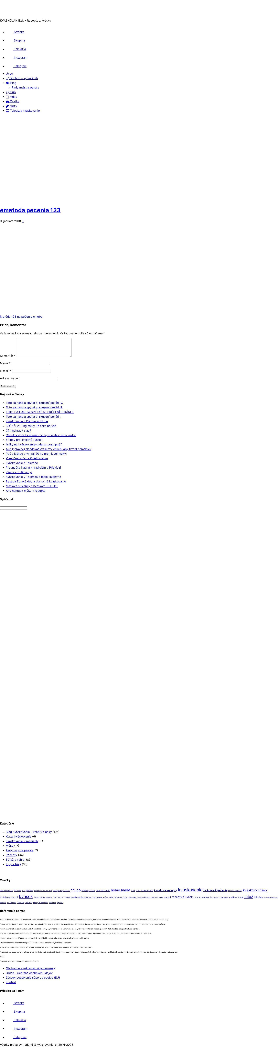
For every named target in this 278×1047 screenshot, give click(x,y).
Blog (12, 83)
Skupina (19, 40)
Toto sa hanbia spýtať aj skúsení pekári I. (33, 416)
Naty (111, 897)
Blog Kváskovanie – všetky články (29, 832)
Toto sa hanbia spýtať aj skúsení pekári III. (34, 407)
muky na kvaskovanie (93, 897)
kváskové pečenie (215, 890)
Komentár (7, 356)
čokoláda (52, 903)
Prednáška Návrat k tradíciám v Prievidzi (33, 467)
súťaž (248, 896)
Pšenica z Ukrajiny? (19, 472)
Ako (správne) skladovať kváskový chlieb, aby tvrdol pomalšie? (48, 449)
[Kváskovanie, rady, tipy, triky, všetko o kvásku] (12, 16)
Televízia (19, 49)
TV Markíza (11, 903)
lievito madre (39, 897)
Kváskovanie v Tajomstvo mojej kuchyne (33, 477)
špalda (60, 903)
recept (167, 897)
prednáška (132, 897)
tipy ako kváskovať (271, 897)
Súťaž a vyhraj (15, 859)
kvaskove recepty (165, 890)
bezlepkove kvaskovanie (43, 891)
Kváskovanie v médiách (22, 841)
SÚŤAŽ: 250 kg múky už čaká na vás (31, 426)
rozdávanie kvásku (204, 897)
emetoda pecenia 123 (30, 210)
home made (120, 890)
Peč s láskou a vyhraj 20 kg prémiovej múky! (36, 453)
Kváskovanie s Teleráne (22, 463)
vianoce (20, 902)
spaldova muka (236, 897)
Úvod (9, 73)
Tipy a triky (13, 864)
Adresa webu (9, 378)
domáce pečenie (88, 891)
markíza (49, 897)
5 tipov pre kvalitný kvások (24, 440)
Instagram (20, 57)
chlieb (76, 890)
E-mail (5, 371)
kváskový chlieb (255, 890)
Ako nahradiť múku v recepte (25, 490)
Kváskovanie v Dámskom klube (27, 421)
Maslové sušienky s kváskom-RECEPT (32, 486)
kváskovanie (190, 889)
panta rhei (118, 897)
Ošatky (14, 101)
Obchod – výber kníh (23, 78)
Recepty (11, 855)
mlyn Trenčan (58, 897)
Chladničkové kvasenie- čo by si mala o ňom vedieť (41, 435)
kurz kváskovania (144, 890)
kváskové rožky (235, 891)
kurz (133, 891)
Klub (12, 92)
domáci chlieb (103, 890)
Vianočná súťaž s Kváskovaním (27, 458)
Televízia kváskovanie (24, 110)
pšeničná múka (157, 897)
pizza (125, 897)
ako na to (17, 891)
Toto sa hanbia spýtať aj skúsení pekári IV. (34, 403)
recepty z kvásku (183, 897)
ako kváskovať (6, 891)
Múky (13, 96)
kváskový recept (9, 897)
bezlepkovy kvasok (61, 891)
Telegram (19, 66)
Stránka (18, 32)
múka (105, 897)
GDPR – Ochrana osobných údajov (29, 973)
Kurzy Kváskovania (18, 836)
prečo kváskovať (143, 897)
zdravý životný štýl (40, 903)
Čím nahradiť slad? (18, 430)
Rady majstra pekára (25, 87)
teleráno (258, 897)
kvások (26, 896)
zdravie (28, 902)
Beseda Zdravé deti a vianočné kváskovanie (36, 481)
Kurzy (13, 106)
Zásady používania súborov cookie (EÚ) (33, 977)
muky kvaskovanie (74, 897)
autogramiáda (27, 891)
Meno (5, 363)
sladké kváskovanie (220, 897)
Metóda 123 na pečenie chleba (21, 316)
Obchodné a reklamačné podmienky (30, 968)
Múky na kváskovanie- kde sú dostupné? (34, 444)
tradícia (3, 903)
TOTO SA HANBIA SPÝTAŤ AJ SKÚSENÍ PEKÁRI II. (40, 412)
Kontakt (11, 982)
